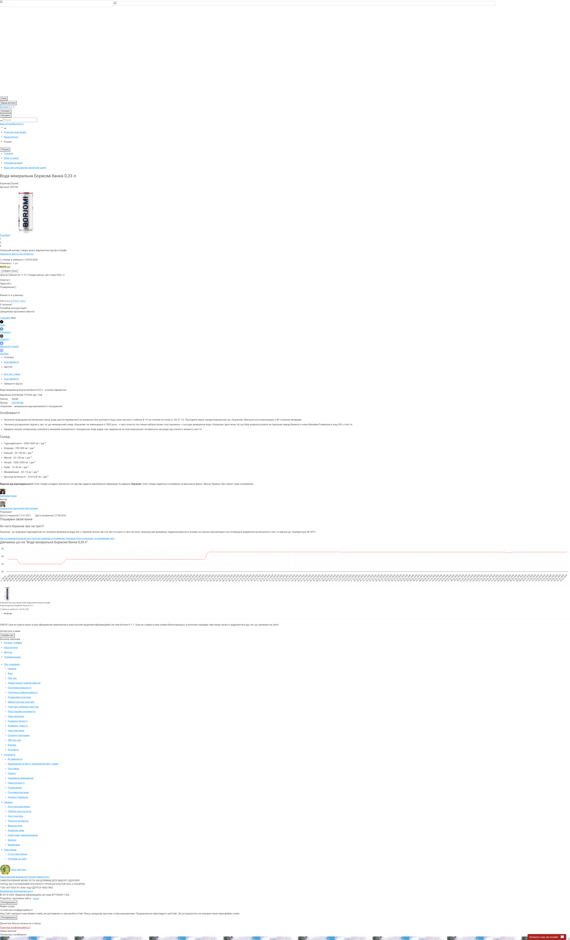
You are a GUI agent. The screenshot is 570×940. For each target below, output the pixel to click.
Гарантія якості (16, 782)
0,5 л (9, 301)
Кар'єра (12, 745)
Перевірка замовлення (20, 778)
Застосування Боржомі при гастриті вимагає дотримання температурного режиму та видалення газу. (57, 538)
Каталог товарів (13, 642)
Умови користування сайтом (24, 683)
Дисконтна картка (18, 820)
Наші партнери (16, 730)
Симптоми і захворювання (23, 835)
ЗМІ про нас (14, 740)
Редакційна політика (19, 697)
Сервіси (8, 802)
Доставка (13, 768)
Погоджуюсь (8, 902)
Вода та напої (11, 158)
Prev (2, 235)
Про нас (12, 678)
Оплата (12, 773)
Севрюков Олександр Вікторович (19, 508)
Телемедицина (12, 657)
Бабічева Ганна (8, 495)
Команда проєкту (17, 721)
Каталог (5, 110)
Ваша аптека (15, 825)
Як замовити (15, 759)
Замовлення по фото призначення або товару (33, 763)
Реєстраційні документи (21, 711)
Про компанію (12, 664)
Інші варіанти (11, 362)
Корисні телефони (18, 797)
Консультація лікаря (15, 132)
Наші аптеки (11, 647)
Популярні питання (18, 792)
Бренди (12, 840)
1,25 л (22, 301)
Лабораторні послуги (19, 811)
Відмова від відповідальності (16, 891)
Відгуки (8, 652)
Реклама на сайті (17, 858)
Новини (12, 668)
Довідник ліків (16, 830)
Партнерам (10, 849)
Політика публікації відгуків (23, 706)
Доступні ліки (15, 816)
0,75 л (15, 301)
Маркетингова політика (21, 702)
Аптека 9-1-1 (7, 106)
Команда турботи (18, 725)
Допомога (9, 754)
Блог (10, 673)
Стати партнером (17, 854)
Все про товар (12, 374)
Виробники (14, 844)
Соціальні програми (18, 735)
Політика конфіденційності (23, 692)
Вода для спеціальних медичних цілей (25, 167)
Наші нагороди (16, 716)
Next (7, 235)
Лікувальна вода (13, 162)
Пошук (5, 149)
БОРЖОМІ (17, 402)
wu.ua (36, 898)
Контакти (13, 749)
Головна (8, 153)
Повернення (15, 787)
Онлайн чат (7, 635)
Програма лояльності (19, 687)
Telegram (5, 318)
